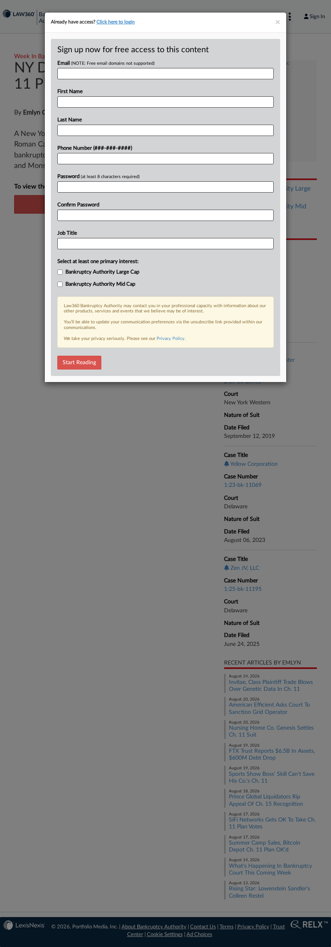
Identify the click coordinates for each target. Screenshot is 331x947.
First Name (70, 91)
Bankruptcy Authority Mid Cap (100, 284)
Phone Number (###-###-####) (94, 148)
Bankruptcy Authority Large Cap (102, 272)
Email (106, 63)
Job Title (67, 233)
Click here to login (115, 21)
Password (98, 176)
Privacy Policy (170, 338)
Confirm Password (78, 205)
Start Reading (79, 362)
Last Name (69, 120)
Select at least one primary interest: (97, 261)
